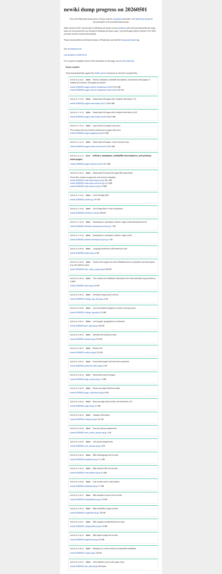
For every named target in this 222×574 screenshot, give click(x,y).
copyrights (117, 19)
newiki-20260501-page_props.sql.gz (85, 379)
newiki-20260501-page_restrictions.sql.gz (87, 393)
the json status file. (127, 61)
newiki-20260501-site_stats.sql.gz (84, 566)
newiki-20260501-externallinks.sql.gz (85, 473)
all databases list (74, 49)
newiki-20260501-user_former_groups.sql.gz (88, 433)
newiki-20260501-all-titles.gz (82, 200)
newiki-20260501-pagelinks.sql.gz (84, 540)
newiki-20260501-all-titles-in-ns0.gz (84, 213)
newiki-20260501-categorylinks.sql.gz (85, 526)
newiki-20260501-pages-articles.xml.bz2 (86, 164)
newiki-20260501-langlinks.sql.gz (83, 459)
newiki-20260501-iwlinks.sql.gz (83, 339)
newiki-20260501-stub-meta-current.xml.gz (87, 183)
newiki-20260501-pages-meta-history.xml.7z (88, 103)
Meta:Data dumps (143, 19)
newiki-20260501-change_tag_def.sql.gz (86, 299)
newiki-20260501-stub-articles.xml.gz (85, 186)
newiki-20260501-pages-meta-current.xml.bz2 (89, 146)
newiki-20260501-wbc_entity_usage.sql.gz (87, 269)
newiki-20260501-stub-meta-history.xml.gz (87, 180)
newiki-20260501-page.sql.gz (82, 406)
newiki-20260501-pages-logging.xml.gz (86, 133)
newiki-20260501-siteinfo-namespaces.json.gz (89, 240)
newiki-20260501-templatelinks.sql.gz (85, 499)
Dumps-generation (128, 40)
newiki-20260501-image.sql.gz (82, 553)
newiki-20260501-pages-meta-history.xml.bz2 (88, 117)
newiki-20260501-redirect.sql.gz (83, 352)
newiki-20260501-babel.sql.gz (82, 253)
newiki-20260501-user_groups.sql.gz (85, 446)
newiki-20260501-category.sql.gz (83, 419)
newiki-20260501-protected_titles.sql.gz (86, 366)
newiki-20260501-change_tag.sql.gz (85, 312)
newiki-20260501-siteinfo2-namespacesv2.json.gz (90, 226)
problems (122, 28)
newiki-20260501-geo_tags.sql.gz (84, 326)
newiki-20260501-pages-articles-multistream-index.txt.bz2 (93, 90)
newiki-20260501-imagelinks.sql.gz (84, 513)
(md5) (97, 73)
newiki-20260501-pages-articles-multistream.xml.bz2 (91, 87)
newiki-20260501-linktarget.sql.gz (84, 486)
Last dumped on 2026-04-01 (75, 55)
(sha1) (103, 73)
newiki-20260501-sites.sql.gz (82, 286)
